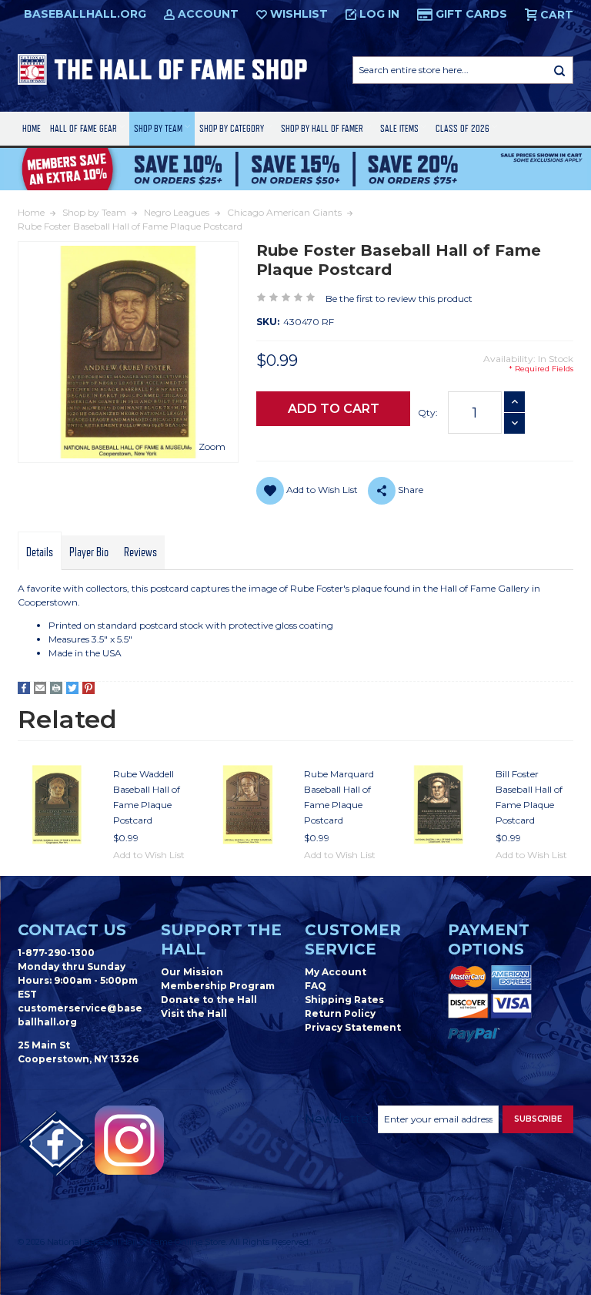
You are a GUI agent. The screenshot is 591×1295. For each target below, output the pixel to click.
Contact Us (72, 930)
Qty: (428, 412)
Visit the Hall (194, 1013)
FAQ (315, 985)
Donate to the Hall (209, 999)
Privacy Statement (353, 1027)
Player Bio (89, 552)
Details (39, 552)
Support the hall (221, 939)
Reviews (140, 552)
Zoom (212, 446)
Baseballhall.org (85, 14)
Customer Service (353, 939)
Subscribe (538, 1119)
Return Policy (340, 1013)
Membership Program (218, 985)
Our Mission (192, 972)
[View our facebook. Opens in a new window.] (56, 1144)
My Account (335, 972)
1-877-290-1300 (56, 952)
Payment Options (488, 939)
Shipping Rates (344, 999)
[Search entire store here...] (559, 70)
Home (31, 128)
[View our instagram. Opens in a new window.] (129, 1140)
